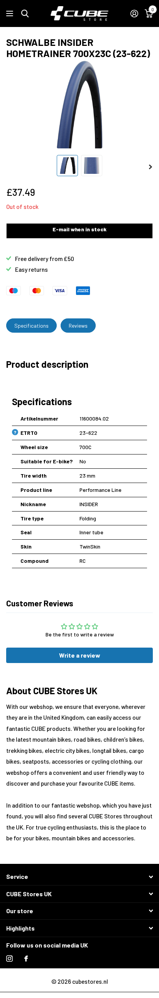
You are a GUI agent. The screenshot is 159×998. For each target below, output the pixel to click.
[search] (25, 13)
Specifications (31, 325)
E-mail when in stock (79, 229)
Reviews (78, 325)
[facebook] (26, 958)
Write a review (79, 655)
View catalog (10, 13)
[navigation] (67, 165)
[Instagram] (9, 958)
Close (79, 876)
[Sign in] (134, 13)
